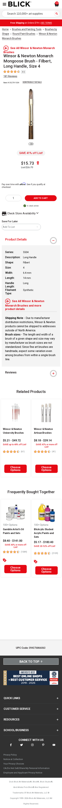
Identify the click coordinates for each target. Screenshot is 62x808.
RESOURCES (11, 719)
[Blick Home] (19, 4)
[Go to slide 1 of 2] (30, 144)
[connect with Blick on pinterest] (43, 747)
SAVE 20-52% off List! (44, 546)
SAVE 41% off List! (31, 153)
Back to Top (29, 661)
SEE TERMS (46, 23)
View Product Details (32, 82)
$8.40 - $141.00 (12, 540)
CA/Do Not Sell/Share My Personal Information (26, 768)
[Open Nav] (4, 4)
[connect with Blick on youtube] (53, 747)
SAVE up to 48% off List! (14, 444)
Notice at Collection (13, 759)
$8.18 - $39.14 (43, 440)
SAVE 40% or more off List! (15, 546)
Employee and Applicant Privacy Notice (22, 772)
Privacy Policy (10, 754)
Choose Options (15, 469)
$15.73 (27, 163)
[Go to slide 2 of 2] (32, 144)
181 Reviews (10, 76)
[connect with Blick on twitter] (21, 747)
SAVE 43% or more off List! (46, 445)
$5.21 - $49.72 (12, 440)
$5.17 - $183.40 (43, 542)
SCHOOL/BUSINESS (16, 730)
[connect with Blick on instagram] (32, 747)
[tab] (31, 239)
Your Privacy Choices (13, 763)
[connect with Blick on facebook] (10, 747)
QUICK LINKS (12, 698)
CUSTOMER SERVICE (17, 708)
